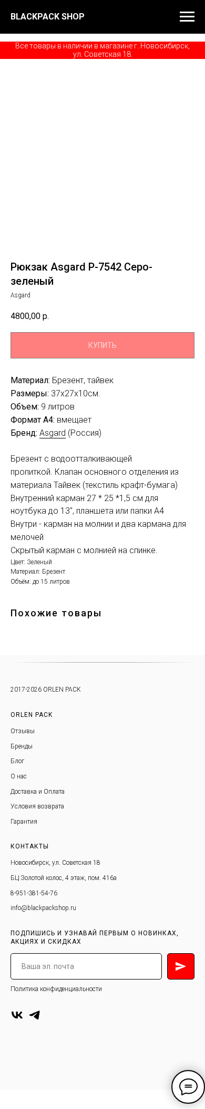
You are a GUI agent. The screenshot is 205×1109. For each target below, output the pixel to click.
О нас (19, 776)
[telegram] (34, 1015)
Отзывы (23, 731)
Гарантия (24, 821)
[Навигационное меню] (187, 17)
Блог (17, 761)
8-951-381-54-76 (34, 893)
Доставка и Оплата (38, 791)
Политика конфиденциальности (56, 989)
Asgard (52, 433)
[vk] (17, 1015)
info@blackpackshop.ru (43, 908)
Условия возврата (37, 806)
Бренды (22, 746)
